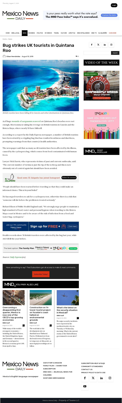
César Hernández (13, 56)
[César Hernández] (4, 56)
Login (114, 5)
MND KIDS (47, 372)
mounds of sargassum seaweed (26, 121)
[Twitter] (98, 44)
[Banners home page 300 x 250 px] (101, 102)
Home (5, 39)
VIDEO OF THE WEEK (101, 62)
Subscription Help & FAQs (93, 363)
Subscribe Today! (41, 274)
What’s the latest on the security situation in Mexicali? (67, 310)
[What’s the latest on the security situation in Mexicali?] (68, 297)
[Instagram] (111, 44)
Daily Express (16, 257)
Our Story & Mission (52, 363)
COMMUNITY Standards (92, 366)
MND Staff (6, 323)
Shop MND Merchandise (54, 378)
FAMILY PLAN (48, 366)
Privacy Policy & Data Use (93, 372)
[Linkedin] (104, 44)
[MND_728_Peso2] (81, 22)
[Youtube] (84, 386)
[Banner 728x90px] (41, 248)
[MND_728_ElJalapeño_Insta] (41, 178)
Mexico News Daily (50, 400)
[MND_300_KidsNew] (101, 141)
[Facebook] (91, 44)
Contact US (86, 369)
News (10, 39)
